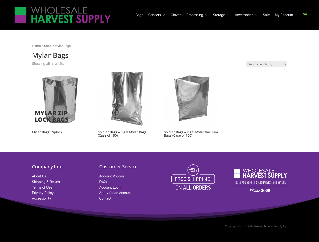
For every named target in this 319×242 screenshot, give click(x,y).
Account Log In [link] (110, 187)
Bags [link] (139, 15)
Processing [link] (194, 15)
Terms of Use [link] (42, 187)
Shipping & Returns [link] (46, 182)
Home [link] (36, 46)
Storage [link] (219, 15)
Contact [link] (105, 198)
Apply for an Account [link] (115, 193)
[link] (62, 15)
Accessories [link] (244, 15)
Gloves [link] (176, 15)
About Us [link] (39, 176)
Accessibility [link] (41, 198)
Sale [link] (266, 15)
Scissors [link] (154, 15)
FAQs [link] (103, 182)
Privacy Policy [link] (43, 193)
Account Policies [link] (111, 176)
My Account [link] (284, 15)
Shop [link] (48, 46)
